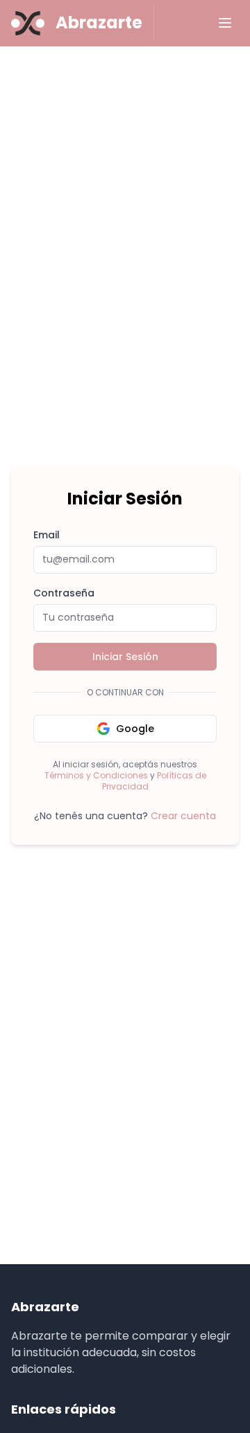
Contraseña (63, 593)
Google (135, 729)
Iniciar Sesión (125, 657)
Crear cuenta (183, 816)
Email (46, 535)
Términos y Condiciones (96, 775)
